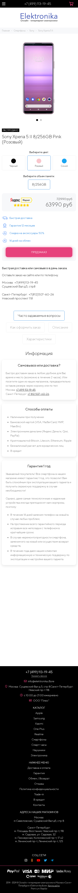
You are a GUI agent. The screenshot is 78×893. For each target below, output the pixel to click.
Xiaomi (39, 723)
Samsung (39, 718)
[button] (37, 120)
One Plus (39, 728)
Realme (39, 734)
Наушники (39, 750)
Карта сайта (54, 885)
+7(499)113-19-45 (26, 282)
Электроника (39, 755)
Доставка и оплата (39, 767)
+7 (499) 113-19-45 (37, 4)
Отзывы (39, 783)
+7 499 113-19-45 (26, 389)
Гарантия (39, 773)
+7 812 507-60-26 (38, 393)
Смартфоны (39, 739)
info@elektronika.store (41, 681)
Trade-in (39, 794)
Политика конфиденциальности (39, 789)
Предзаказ (39, 252)
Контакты (39, 804)
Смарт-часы (39, 744)
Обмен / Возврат (39, 778)
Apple (39, 713)
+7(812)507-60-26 (41, 294)
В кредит (39, 799)
